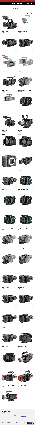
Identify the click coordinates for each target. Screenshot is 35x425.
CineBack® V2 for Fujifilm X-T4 (22, 248)
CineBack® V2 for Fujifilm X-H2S (22, 267)
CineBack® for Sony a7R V (5, 307)
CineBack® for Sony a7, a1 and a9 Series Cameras (24, 51)
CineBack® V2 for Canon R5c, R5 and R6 (7, 51)
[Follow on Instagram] (3, 419)
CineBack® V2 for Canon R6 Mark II (22, 346)
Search (14, 414)
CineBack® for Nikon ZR (5, 90)
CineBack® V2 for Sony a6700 (6, 405)
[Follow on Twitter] (2, 419)
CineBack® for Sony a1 (21, 287)
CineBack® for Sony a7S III (21, 307)
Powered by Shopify (9, 422)
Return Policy (15, 415)
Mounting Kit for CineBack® (21, 70)
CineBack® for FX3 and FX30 (5, 31)
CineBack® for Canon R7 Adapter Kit (22, 150)
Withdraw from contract (16, 416)
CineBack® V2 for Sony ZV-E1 (22, 385)
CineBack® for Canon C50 (5, 130)
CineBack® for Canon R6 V (21, 169)
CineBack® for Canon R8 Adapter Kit (6, 150)
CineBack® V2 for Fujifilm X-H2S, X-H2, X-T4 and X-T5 (25, 90)
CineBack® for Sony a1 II (5, 346)
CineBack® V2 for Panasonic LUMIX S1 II (23, 228)
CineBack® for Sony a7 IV (5, 326)
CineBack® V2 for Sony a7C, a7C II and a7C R (8, 385)
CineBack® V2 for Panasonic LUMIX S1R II (7, 228)
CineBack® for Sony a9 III (21, 326)
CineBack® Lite (4, 70)
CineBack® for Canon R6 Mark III (22, 130)
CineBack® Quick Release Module (22, 31)
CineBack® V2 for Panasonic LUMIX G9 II (23, 189)
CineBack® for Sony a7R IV (5, 287)
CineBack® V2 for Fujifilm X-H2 (6, 267)
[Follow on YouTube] (5, 419)
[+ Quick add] (16, 29)
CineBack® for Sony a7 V (5, 189)
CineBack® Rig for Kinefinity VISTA (6, 169)
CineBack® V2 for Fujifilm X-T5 (6, 248)
